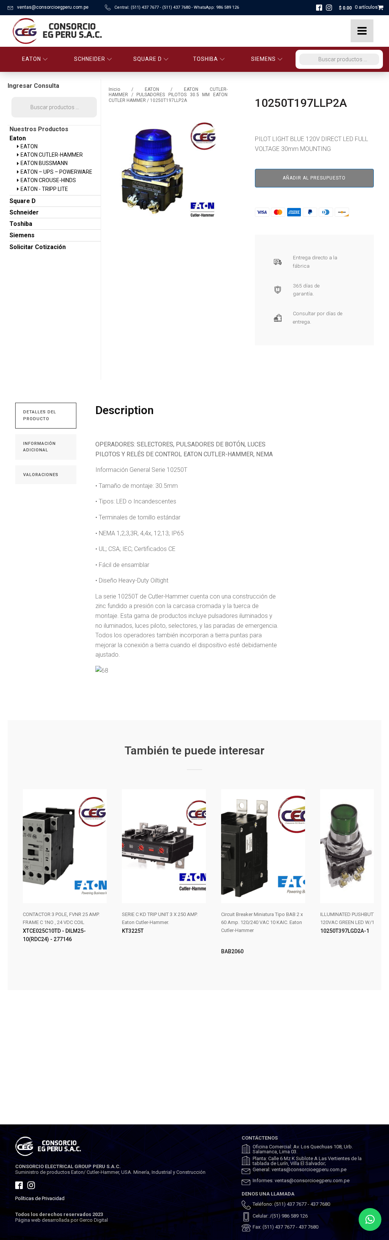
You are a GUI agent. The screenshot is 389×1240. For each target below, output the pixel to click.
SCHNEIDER (89, 59)
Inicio (114, 89)
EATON (31, 59)
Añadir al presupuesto (314, 178)
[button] (370, 1219)
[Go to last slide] (21, 878)
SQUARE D (147, 59)
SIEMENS (263, 59)
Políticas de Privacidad (40, 1198)
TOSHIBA (205, 59)
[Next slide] (368, 878)
